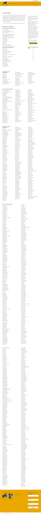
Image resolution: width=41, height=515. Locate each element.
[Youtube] (37, 0)
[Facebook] (33, 0)
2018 (33, 51)
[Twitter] (36, 0)
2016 (33, 56)
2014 (33, 60)
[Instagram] (34, 0)
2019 (33, 49)
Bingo (5, 499)
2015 (33, 58)
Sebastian (11, 499)
